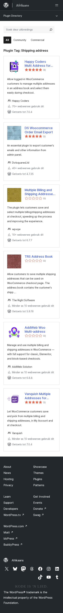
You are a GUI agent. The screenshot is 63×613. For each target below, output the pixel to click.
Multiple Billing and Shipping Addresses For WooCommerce (40, 192)
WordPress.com (15, 526)
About (7, 466)
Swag (38, 515)
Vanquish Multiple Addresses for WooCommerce (38, 396)
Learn (7, 496)
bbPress (11, 538)
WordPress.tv (14, 515)
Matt (8, 532)
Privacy (8, 485)
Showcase (40, 466)
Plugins (37, 479)
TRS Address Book (39, 256)
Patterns (38, 485)
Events (37, 502)
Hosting (8, 479)
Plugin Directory (13, 15)
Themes (38, 473)
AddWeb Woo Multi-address (35, 329)
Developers (11, 508)
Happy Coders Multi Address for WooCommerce (38, 64)
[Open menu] (57, 5)
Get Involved (41, 496)
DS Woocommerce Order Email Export (39, 130)
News (7, 473)
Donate (39, 508)
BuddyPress (13, 544)
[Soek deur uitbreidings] (50, 29)
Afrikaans (18, 560)
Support (9, 502)
